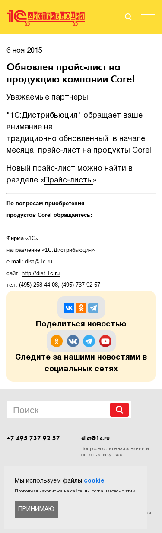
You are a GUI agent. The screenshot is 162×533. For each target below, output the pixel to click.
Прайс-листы (68, 180)
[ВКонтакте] (69, 308)
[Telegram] (93, 308)
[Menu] (148, 18)
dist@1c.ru (95, 438)
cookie (94, 481)
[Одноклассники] (81, 308)
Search (119, 410)
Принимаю (36, 509)
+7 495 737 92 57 (33, 438)
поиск (127, 17)
